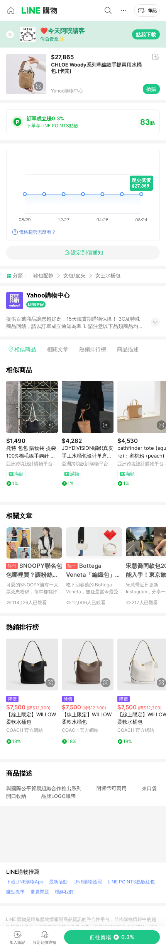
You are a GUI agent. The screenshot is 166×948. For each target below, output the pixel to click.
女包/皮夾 (74, 275)
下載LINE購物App (24, 882)
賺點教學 (15, 892)
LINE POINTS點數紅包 (131, 882)
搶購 (151, 89)
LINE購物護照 (87, 882)
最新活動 (58, 882)
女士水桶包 (107, 275)
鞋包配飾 (43, 275)
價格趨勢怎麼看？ (37, 232)
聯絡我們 (64, 892)
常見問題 (39, 892)
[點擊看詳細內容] (32, 407)
